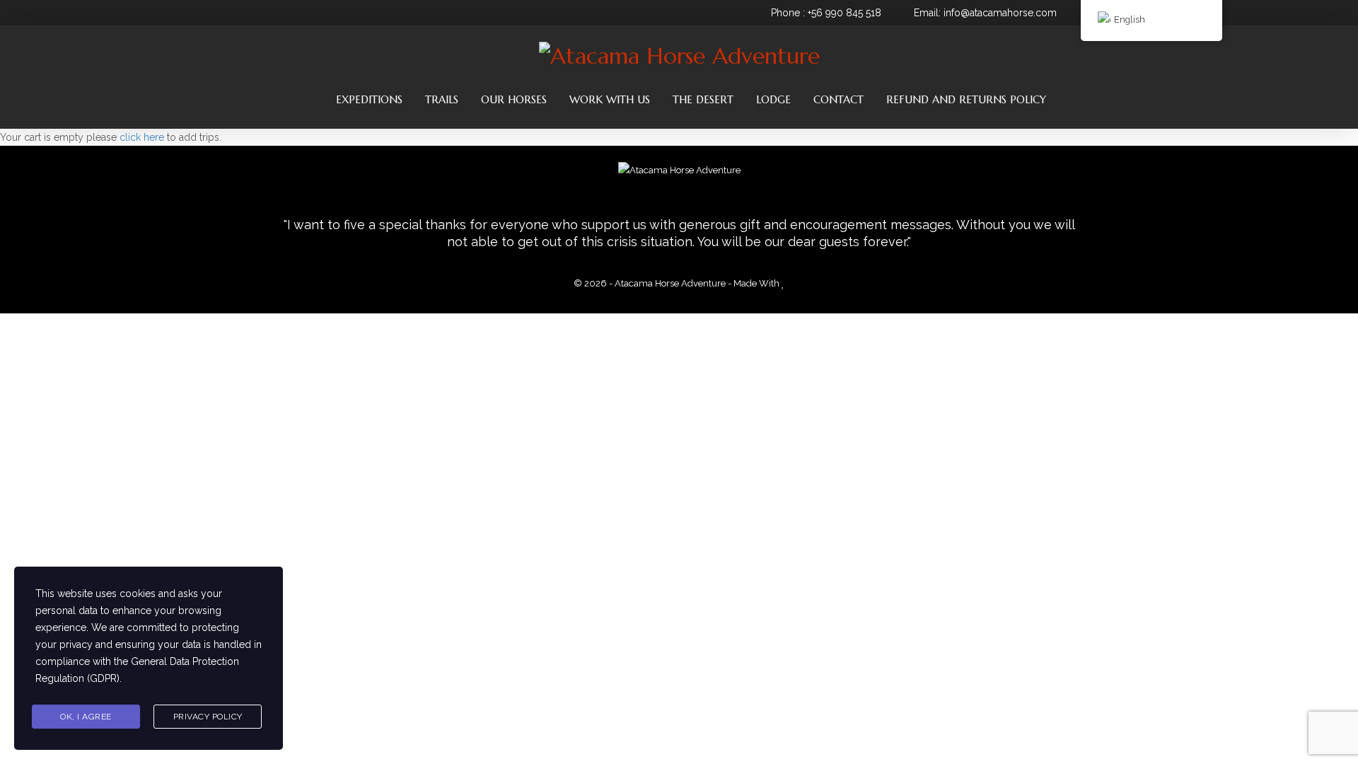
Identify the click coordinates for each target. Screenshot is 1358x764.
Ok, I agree (86, 717)
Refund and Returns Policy (966, 99)
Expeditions (369, 99)
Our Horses (514, 99)
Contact (838, 99)
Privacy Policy (208, 717)
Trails (441, 99)
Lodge (773, 99)
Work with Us (609, 99)
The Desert (703, 99)
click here (143, 137)
